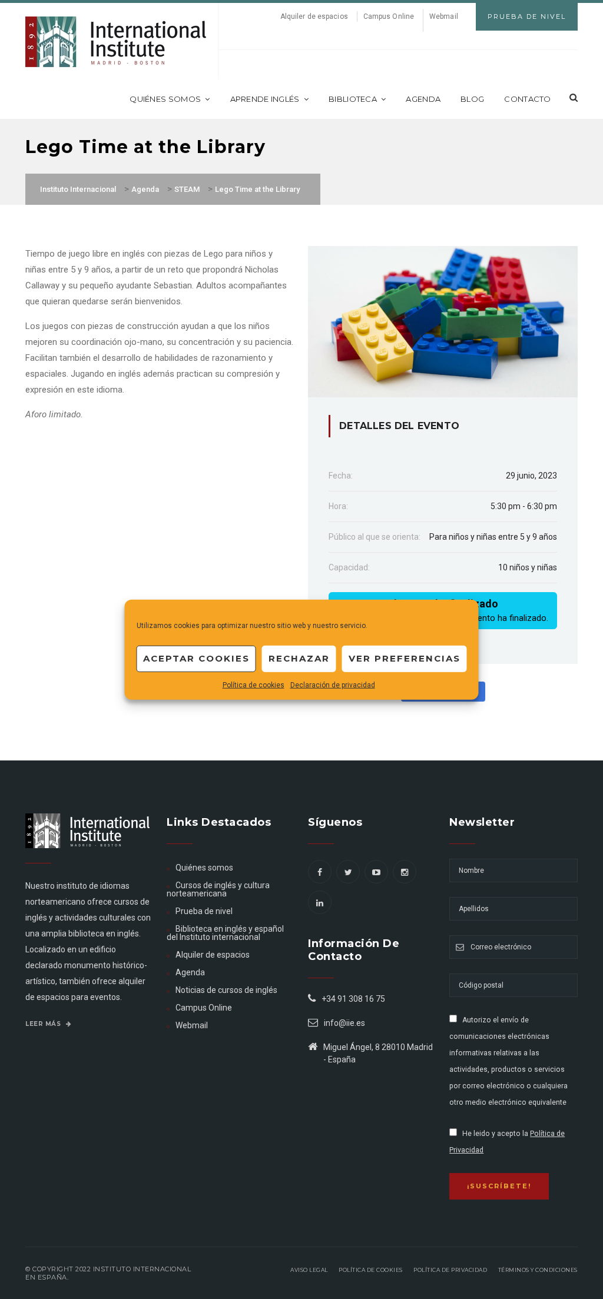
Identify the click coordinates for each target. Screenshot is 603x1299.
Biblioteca (353, 99)
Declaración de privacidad (332, 684)
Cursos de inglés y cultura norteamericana (218, 889)
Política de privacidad (450, 1270)
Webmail (443, 16)
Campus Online (388, 16)
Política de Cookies (371, 1270)
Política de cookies (253, 684)
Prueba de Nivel (527, 16)
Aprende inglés (265, 99)
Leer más (44, 1024)
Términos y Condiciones (538, 1270)
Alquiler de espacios (314, 16)
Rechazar (299, 658)
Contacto (527, 99)
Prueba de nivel (204, 911)
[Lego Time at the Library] (443, 320)
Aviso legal (309, 1270)
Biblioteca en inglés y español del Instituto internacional (225, 933)
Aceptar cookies (196, 658)
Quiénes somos (165, 99)
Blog (472, 99)
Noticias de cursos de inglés (226, 990)
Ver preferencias (404, 658)
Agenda (423, 99)
